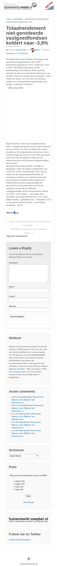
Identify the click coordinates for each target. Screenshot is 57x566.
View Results (28, 502)
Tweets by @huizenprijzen (20, 540)
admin (37, 50)
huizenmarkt (17, 19)
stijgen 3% (20, 481)
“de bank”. (21, 369)
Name (11, 287)
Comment (14, 263)
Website (12, 306)
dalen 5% (19, 489)
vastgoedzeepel (21, 236)
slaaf (11, 369)
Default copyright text (31, 564)
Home (9, 19)
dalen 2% (19, 487)
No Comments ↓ (23, 53)
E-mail (11, 296)
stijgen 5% (20, 484)
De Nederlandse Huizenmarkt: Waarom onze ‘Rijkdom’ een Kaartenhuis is (28, 400)
